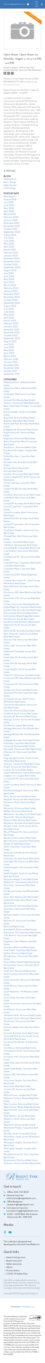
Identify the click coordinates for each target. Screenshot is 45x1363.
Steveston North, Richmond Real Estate (22, 1015)
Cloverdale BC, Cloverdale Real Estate (22, 548)
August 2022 (10, 341)
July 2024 (9, 273)
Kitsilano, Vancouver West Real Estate (22, 764)
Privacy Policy (13, 1271)
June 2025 (9, 241)
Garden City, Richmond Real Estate (20, 690)
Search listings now (15, 1257)
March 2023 (10, 321)
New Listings (10, 182)
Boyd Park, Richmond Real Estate (19, 418)
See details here (12, 85)
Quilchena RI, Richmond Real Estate (21, 906)
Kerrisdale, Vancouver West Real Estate (22, 749)
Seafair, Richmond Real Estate (18, 953)
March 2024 (10, 285)
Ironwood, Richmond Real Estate (19, 746)
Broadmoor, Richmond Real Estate (20, 447)
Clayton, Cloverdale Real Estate (19, 542)
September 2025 (12, 232)
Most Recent (9, 197)
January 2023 (11, 327)
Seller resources (14, 1264)
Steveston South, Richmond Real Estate (22, 1018)
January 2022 (11, 362)
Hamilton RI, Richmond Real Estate (20, 717)
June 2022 (9, 347)
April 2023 (9, 318)
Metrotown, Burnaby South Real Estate (22, 814)
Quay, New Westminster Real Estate (21, 897)
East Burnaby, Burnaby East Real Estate (22, 610)
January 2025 (11, 256)
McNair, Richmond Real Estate (18, 811)
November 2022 (12, 333)
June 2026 (9, 205)
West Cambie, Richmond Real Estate (21, 1104)
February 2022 (11, 359)
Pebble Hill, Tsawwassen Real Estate (21, 882)
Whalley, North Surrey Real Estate (20, 1134)
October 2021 (10, 371)
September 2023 (12, 303)
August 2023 (10, 306)
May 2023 (9, 315)
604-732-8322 (37, 4)
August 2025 (10, 235)
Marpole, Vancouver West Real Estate (26, 70)
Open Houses (10, 185)
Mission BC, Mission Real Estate (19, 817)
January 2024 (11, 291)
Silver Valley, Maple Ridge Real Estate (22, 962)
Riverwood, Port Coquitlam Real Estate (22, 933)
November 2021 (11, 368)
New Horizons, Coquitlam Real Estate (22, 841)
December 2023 (11, 294)
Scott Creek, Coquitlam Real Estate (20, 950)
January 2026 (11, 220)
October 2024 (11, 265)
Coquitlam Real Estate (14, 566)
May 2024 (9, 279)
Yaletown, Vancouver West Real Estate (22, 1163)
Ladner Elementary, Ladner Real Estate (22, 773)
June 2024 (9, 276)
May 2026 (9, 208)
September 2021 (12, 374)
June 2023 (9, 312)
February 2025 (11, 253)
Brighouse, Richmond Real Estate (19, 439)
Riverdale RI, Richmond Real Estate (20, 930)
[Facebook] (6, 1233)
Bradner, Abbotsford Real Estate (19, 421)
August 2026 (10, 199)
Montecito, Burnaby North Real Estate (22, 823)
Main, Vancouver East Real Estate (20, 797)
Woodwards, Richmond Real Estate (21, 1160)
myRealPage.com (27, 1307)
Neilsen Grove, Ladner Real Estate (20, 838)
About (9, 1267)
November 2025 (12, 226)
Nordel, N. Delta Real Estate (17, 844)
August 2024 (10, 271)
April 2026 (9, 211)
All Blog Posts (10, 179)
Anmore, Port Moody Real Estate (19, 400)
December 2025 (11, 223)
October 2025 (11, 229)
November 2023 (12, 297)
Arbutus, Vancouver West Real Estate (21, 403)
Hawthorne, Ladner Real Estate (18, 726)
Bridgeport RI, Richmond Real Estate (21, 430)
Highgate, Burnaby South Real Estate (21, 740)
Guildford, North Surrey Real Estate (21, 714)
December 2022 (11, 330)
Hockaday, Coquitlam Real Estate (20, 743)
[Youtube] (11, 1233)
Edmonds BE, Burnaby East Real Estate (22, 631)
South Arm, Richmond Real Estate (20, 971)
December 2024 (11, 259)
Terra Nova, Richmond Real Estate (20, 1048)
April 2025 (9, 247)
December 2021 (11, 365)
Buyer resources (14, 1261)
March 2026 (10, 214)
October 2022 (11, 336)
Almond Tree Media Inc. (28, 1244)
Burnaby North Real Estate (16, 468)
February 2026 (11, 217)
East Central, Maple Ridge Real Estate (21, 616)
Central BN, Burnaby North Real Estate (22, 504)
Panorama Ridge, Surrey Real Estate (21, 879)
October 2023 (11, 300)
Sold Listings (10, 188)
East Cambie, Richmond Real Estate (21, 613)
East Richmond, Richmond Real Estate (22, 622)
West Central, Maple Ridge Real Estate (22, 1107)
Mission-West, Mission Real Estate (20, 820)
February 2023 (11, 324)
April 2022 (9, 353)
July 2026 (9, 202)
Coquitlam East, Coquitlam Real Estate (22, 563)
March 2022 (10, 356)
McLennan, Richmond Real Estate (20, 808)
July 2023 (9, 309)
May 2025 (9, 244)
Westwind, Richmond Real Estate (19, 1125)
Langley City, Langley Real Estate (19, 776)
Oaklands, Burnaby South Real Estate (22, 859)
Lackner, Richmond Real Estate (18, 770)
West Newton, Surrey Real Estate (19, 1116)
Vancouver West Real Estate (17, 1086)
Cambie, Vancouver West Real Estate (21, 474)
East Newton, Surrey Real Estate (19, 619)
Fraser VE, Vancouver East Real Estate (22, 675)
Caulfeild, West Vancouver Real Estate (22, 495)
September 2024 (12, 268)
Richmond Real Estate (14, 927)
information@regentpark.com (14, 4)
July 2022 (9, 344)
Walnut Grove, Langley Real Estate (20, 1095)
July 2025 (9, 238)
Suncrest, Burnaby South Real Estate (21, 1033)
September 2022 (12, 338)
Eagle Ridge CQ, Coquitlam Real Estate (22, 607)
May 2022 (9, 350)
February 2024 (11, 288)
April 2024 (9, 282)
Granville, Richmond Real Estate (19, 711)
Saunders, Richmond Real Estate (19, 947)
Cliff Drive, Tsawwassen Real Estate (21, 545)
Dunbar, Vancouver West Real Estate (21, 604)
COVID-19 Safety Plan (17, 1274)
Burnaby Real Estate (13, 471)
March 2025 (10, 250)
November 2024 (12, 262)
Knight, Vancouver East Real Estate (20, 767)
